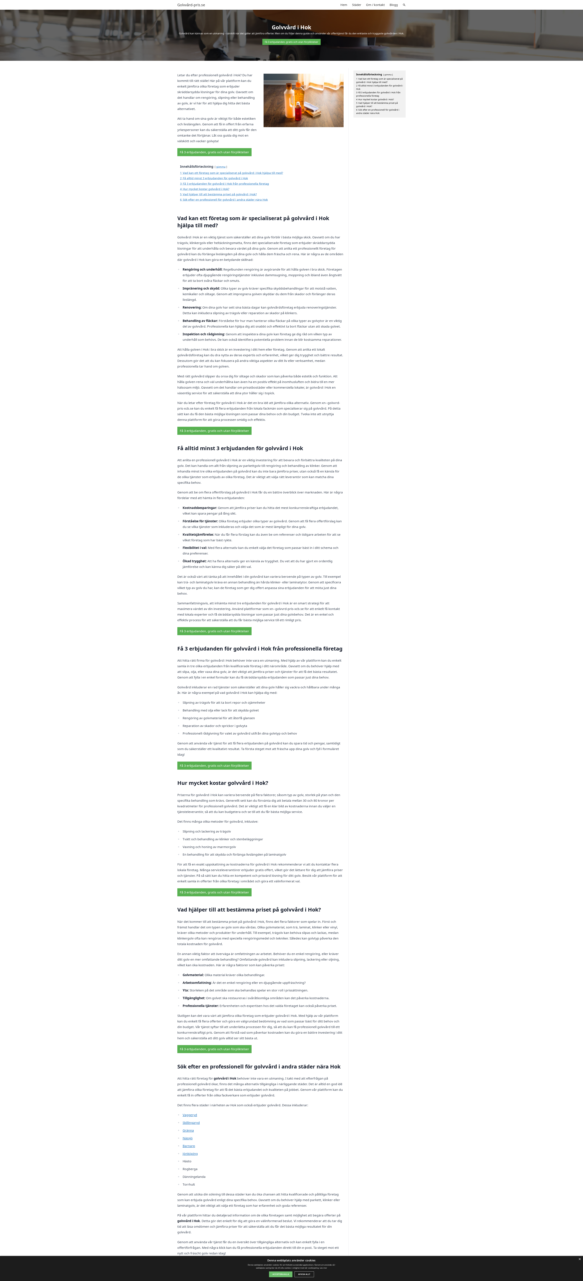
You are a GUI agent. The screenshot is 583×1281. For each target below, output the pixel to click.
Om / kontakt (375, 5)
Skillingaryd (191, 1122)
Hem (343, 5)
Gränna (188, 1130)
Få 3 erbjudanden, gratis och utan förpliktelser (291, 42)
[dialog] (291, 1268)
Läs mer (323, 1268)
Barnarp (189, 1146)
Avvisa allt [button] (304, 1274)
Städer (356, 5)
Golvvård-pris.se (191, 4)
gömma (220, 166)
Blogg (394, 5)
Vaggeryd (190, 1115)
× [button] (579, 1259)
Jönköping (190, 1153)
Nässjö (188, 1138)
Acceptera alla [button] (281, 1274)
